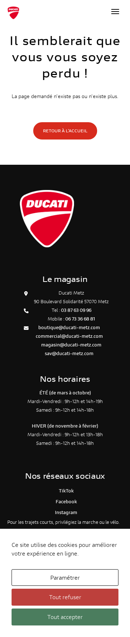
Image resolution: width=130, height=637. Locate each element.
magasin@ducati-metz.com (71, 345)
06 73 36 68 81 (80, 319)
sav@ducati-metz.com (69, 353)
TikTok (65, 491)
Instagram (65, 512)
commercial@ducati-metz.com (69, 336)
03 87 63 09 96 (76, 310)
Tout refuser (65, 597)
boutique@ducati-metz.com (69, 327)
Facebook (65, 502)
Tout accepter (65, 616)
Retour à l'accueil (65, 130)
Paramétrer (65, 577)
